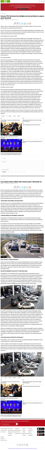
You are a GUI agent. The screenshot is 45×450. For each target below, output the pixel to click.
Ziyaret (18, 115)
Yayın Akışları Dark (11, 430)
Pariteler (24, 435)
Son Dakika (10, 433)
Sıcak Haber (30, 435)
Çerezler (22, 448)
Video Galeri (30, 430)
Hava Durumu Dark (4, 428)
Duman (10, 377)
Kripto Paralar (25, 433)
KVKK (25, 448)
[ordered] (16, 172)
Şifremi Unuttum (4, 440)
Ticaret (14, 115)
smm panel (10, 435)
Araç (2, 377)
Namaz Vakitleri (18, 430)
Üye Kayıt (2, 438)
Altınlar (24, 428)
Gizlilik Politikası (18, 448)
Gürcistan (3, 115)
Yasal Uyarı (35, 448)
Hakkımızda (10, 448)
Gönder (4, 171)
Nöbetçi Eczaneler (11, 431)
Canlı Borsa (17, 428)
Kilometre (14, 377)
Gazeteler (30, 433)
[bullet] (17, 172)
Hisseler (24, 431)
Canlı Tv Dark (10, 428)
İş (6, 115)
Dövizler (24, 430)
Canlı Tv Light (3, 431)
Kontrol (19, 377)
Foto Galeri (30, 428)
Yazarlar (29, 431)
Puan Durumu (17, 431)
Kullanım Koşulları (30, 448)
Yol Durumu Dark (4, 430)
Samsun (10, 115)
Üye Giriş (2, 436)
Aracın (6, 377)
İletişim (14, 448)
